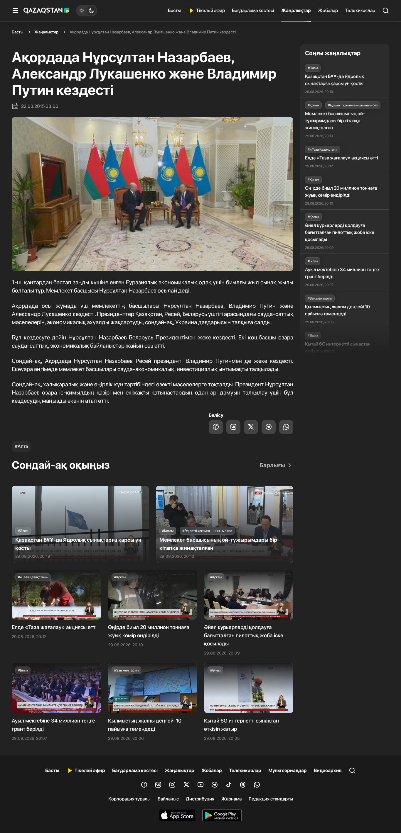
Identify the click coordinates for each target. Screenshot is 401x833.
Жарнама (231, 799)
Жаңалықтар (296, 10)
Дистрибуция (200, 799)
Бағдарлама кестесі (253, 10)
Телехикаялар (360, 10)
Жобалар (328, 10)
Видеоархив (328, 770)
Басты (174, 10)
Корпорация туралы (129, 799)
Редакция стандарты (271, 799)
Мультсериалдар (287, 770)
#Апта (21, 446)
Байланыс (168, 799)
